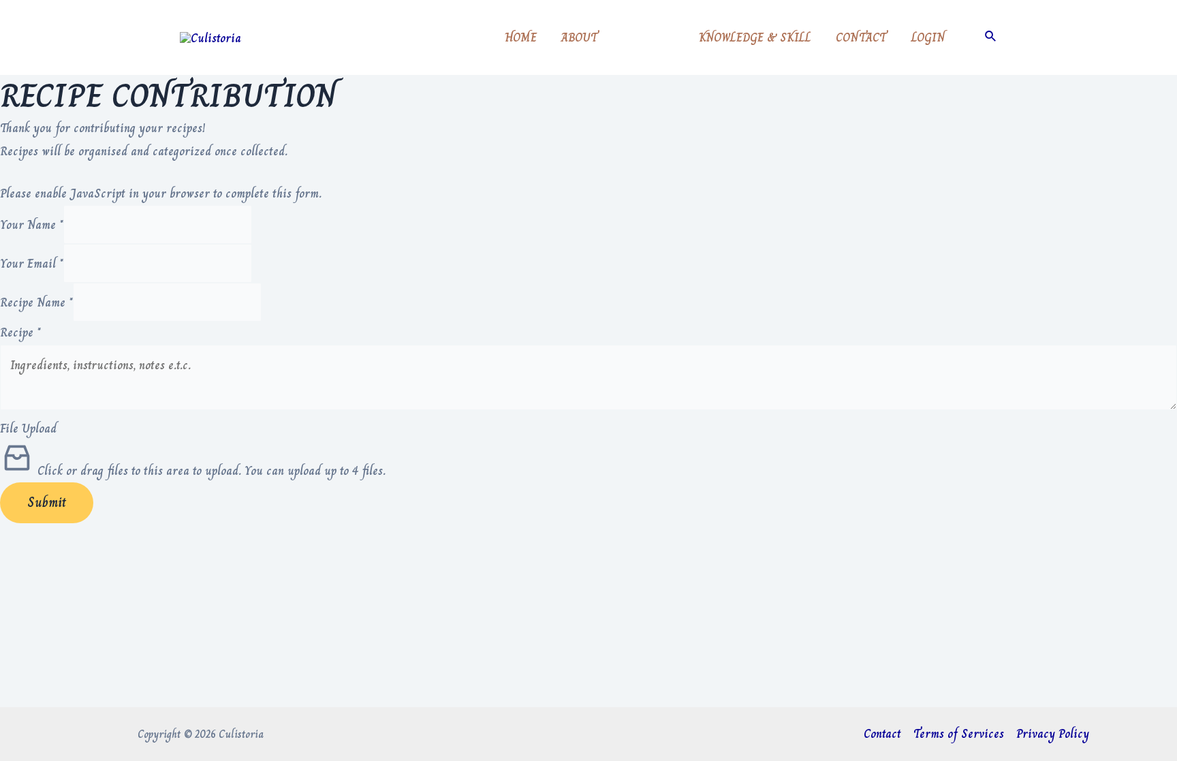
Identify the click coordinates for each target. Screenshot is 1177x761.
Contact (882, 733)
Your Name (31, 224)
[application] (667, 37)
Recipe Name (36, 302)
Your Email (31, 263)
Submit (46, 502)
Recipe (20, 332)
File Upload (28, 428)
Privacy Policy (1052, 733)
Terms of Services (958, 733)
